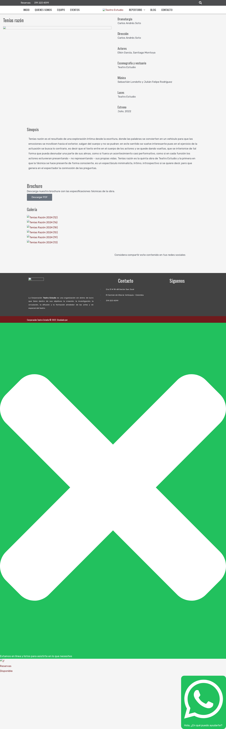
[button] (200, 3)
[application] (143, 10)
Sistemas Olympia (75, 319)
